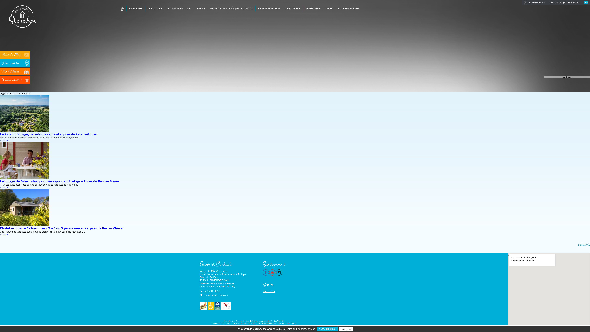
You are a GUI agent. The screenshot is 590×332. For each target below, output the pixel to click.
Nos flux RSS (278, 321)
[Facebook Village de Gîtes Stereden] (266, 272)
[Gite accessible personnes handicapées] (211, 306)
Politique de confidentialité (261, 321)
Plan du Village (348, 8)
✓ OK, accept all (327, 329)
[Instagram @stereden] (279, 272)
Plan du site (229, 321)
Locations (155, 8)
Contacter (293, 8)
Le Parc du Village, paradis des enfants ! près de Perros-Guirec (49, 134)
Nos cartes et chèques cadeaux (231, 8)
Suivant (584, 244)
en (586, 2)
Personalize (346, 329)
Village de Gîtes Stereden (213, 271)
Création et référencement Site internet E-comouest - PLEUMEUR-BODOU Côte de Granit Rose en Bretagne (254, 323)
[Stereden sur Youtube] (272, 272)
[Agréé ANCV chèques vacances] (226, 306)
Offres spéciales (269, 8)
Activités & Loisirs (179, 8)
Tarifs (201, 8)
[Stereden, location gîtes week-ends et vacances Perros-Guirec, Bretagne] (22, 16)
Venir (328, 8)
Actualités (312, 8)
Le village (135, 8)
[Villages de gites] (203, 306)
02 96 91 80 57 (537, 2)
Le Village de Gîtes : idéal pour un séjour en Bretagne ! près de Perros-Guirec (60, 181)
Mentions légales (242, 321)
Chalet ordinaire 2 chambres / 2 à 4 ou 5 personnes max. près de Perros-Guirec (62, 228)
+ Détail (4, 140)
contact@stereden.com (567, 2)
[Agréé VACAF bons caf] (217, 306)
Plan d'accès (269, 291)
